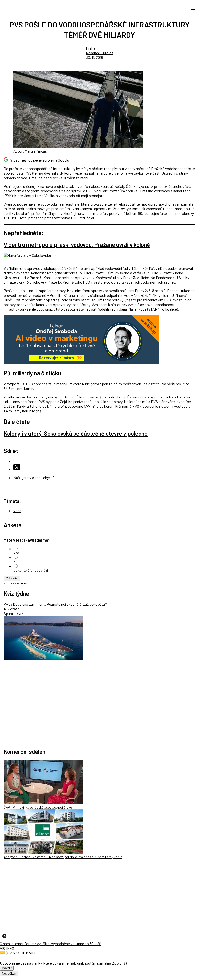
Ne (15, 562)
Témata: (12, 501)
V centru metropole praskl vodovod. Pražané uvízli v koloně (77, 244)
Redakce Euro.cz (99, 52)
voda (17, 510)
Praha (90, 48)
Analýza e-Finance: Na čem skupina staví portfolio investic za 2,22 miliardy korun (63, 857)
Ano (16, 553)
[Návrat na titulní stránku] (25, 9)
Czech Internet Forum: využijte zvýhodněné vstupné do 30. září (50, 943)
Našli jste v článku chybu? (34, 477)
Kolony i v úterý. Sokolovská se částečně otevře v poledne (76, 433)
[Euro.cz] (4, 939)
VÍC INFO (7, 948)
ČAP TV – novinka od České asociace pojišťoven (39, 807)
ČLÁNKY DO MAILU (21, 952)
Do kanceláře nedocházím (31, 570)
